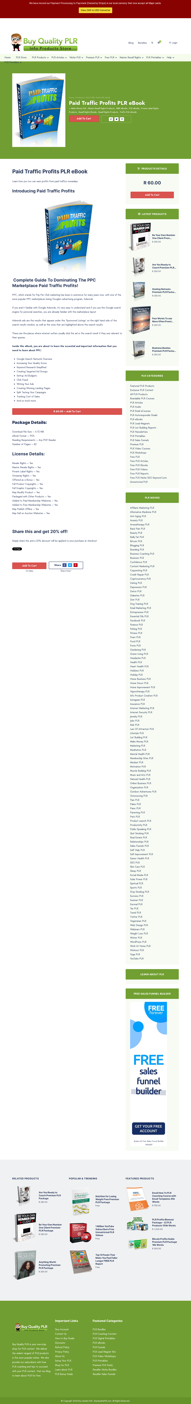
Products (80, 97)
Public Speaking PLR (140, 829)
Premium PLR (137, 444)
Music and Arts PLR (140, 775)
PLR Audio (135, 407)
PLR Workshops (138, 452)
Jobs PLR (134, 720)
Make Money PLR (78, 108)
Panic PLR (135, 808)
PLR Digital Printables (104, 1338)
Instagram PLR (137, 700)
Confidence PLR (138, 562)
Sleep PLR (135, 871)
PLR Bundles (99, 1329)
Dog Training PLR (139, 604)
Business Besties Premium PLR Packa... (164, 349)
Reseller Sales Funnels (104, 1374)
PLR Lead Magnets (140, 423)
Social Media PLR (139, 875)
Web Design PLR (139, 925)
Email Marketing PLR (140, 608)
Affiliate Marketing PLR (142, 508)
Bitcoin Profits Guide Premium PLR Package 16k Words (164, 1242)
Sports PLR (136, 887)
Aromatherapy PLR (139, 524)
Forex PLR (135, 645)
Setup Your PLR (63, 1360)
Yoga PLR (135, 954)
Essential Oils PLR (139, 616)
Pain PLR (134, 800)
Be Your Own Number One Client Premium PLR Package (50, 1227)
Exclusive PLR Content (141, 390)
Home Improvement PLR (142, 687)
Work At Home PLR (140, 946)
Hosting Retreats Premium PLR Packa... (164, 290)
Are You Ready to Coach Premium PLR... (164, 266)
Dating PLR (136, 583)
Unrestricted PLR (139, 482)
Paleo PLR (135, 804)
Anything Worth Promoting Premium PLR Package (50, 1265)
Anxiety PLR (136, 520)
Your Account (62, 1329)
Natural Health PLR (140, 779)
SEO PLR (135, 862)
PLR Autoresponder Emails (143, 415)
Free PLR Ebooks (139, 465)
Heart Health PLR (139, 666)
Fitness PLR (136, 633)
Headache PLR (138, 658)
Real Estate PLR (138, 837)
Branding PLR (137, 549)
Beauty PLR (136, 533)
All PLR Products (139, 394)
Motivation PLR (138, 766)
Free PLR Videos (139, 469)
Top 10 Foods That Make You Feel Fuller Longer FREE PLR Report (106, 1259)
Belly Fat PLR (137, 537)
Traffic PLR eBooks (128, 112)
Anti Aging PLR (138, 516)
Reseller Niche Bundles (105, 1369)
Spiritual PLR (136, 883)
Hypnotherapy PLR (140, 691)
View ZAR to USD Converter (95, 10)
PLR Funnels (99, 1347)
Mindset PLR (136, 762)
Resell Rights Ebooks (88, 112)
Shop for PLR (62, 1365)
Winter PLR (136, 937)
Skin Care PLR (137, 866)
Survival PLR (136, 904)
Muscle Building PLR (140, 770)
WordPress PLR (138, 942)
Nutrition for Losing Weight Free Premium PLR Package (107, 1199)
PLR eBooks (134, 108)
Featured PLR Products (142, 386)
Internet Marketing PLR (142, 708)
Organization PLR (139, 787)
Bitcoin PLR (136, 541)
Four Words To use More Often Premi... (162, 320)
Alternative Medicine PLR (143, 512)
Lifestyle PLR (137, 733)
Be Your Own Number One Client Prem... (163, 237)
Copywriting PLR (138, 570)
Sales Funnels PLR (139, 846)
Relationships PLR (139, 841)
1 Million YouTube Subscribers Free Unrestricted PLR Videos (105, 1231)
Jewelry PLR (136, 716)
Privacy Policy (62, 1351)
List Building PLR (138, 737)
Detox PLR (135, 591)
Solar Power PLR (138, 879)
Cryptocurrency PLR (140, 579)
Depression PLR (138, 587)
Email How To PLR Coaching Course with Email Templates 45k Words (164, 1197)
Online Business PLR (140, 783)
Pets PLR (135, 816)
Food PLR (135, 641)
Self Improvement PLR (141, 854)
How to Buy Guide (64, 1338)
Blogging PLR (137, 545)
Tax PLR (134, 908)
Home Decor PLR (139, 683)
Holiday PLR (136, 675)
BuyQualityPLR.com (102, 1400)
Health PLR (136, 662)
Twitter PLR (136, 917)
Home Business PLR (140, 679)
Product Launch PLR (140, 821)
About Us (60, 1356)
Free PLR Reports (139, 473)
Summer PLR (136, 900)
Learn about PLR (63, 1369)
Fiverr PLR (135, 637)
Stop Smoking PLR (139, 892)
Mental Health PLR (140, 754)
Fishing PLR (136, 629)
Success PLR (136, 896)
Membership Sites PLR (141, 758)
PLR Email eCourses (140, 411)
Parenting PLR (137, 812)
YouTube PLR (137, 958)
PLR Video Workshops (104, 1356)
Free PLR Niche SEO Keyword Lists (148, 477)
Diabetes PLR (137, 595)
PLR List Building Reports (143, 427)
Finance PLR (136, 624)
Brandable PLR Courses (142, 398)
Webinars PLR (137, 929)
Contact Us (61, 1334)
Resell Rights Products (108, 112)
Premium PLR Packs (103, 1365)
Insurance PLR (137, 704)
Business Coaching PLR (142, 553)
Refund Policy (62, 1347)
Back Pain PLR (137, 528)
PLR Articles (136, 402)
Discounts (60, 1343)
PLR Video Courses (140, 448)
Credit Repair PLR (139, 574)
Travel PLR (135, 912)
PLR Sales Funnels (139, 440)
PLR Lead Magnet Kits (104, 1351)
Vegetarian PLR (138, 921)
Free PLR (135, 457)
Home (71, 97)
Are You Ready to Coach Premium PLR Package (50, 1195)
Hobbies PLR (137, 670)
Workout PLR (137, 950)
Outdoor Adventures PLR (143, 791)
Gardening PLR (138, 649)
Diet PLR (135, 599)
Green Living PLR (139, 654)
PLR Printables (137, 436)
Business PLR (137, 558)
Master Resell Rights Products (101, 108)
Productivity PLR (138, 825)
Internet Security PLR (141, 712)
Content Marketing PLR (142, 566)
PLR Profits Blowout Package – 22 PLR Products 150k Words (164, 1222)
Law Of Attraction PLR (142, 729)
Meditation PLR (138, 750)
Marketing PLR (137, 745)
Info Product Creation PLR (144, 695)
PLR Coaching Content (104, 1334)
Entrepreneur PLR (139, 612)
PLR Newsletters (139, 432)
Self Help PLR (137, 850)
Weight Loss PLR (139, 933)
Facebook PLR (137, 620)
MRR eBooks (121, 108)
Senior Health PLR (139, 858)
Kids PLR (134, 725)
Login (174, 42)
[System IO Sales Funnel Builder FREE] (148, 1070)
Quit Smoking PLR (139, 833)
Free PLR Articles (139, 461)
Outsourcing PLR (139, 796)
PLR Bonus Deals (64, 1374)
